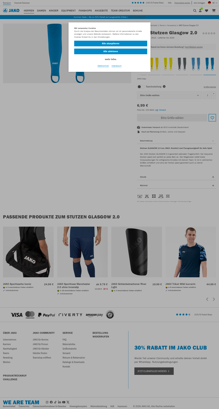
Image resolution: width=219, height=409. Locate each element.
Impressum (117, 65)
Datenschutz (103, 65)
